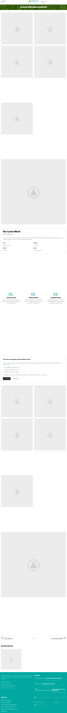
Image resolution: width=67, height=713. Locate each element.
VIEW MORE (6, 378)
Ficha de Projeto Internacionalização (9, 704)
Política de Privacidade (6, 700)
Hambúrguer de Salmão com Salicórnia (54, 678)
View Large (20, 650)
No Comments (56, 680)
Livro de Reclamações (5, 702)
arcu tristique (16, 374)
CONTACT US (15, 378)
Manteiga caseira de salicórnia (48, 683)
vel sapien (8, 363)
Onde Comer (4, 711)
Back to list (33, 638)
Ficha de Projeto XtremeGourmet (8, 707)
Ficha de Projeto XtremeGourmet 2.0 (9, 709)
